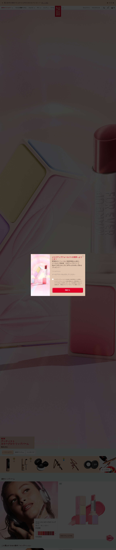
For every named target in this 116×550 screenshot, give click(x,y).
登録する (67, 290)
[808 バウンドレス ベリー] (53, 533)
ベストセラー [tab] (8, 452)
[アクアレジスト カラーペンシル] (58, 464)
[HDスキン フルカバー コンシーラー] (25, 464)
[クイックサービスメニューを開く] (110, 538)
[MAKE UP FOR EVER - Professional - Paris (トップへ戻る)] (58, 11)
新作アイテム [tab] (19, 452)
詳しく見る (45, 3)
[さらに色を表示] (55, 533)
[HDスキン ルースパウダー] (91, 464)
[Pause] (2, 3)
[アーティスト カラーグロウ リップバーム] (58, 228)
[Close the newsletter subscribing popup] (83, 256)
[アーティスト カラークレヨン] (8, 464)
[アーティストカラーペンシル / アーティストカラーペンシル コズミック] (74, 464)
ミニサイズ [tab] (30, 452)
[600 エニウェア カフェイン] (48, 533)
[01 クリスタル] (37, 533)
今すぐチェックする (66, 535)
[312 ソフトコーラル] (41, 533)
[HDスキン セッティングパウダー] (41, 464)
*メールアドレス (56, 271)
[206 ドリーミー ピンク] (39, 533)
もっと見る (105, 469)
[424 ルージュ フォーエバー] (44, 533)
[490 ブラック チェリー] (46, 533)
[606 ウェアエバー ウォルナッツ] (51, 533)
